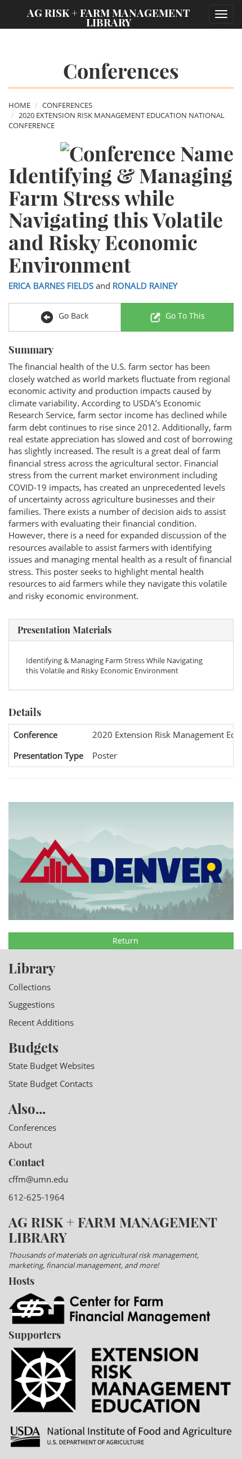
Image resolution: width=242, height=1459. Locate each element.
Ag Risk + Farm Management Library (108, 17)
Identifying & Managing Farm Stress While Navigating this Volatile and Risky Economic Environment (114, 665)
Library (31, 968)
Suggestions (31, 1004)
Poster (104, 755)
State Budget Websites (51, 1065)
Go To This (185, 315)
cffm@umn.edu (38, 1179)
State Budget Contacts (50, 1083)
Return (124, 940)
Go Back (72, 315)
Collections (29, 987)
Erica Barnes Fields (50, 285)
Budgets (33, 1047)
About (20, 1144)
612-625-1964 (36, 1197)
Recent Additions (41, 1022)
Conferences (67, 105)
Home (19, 105)
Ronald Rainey (145, 285)
